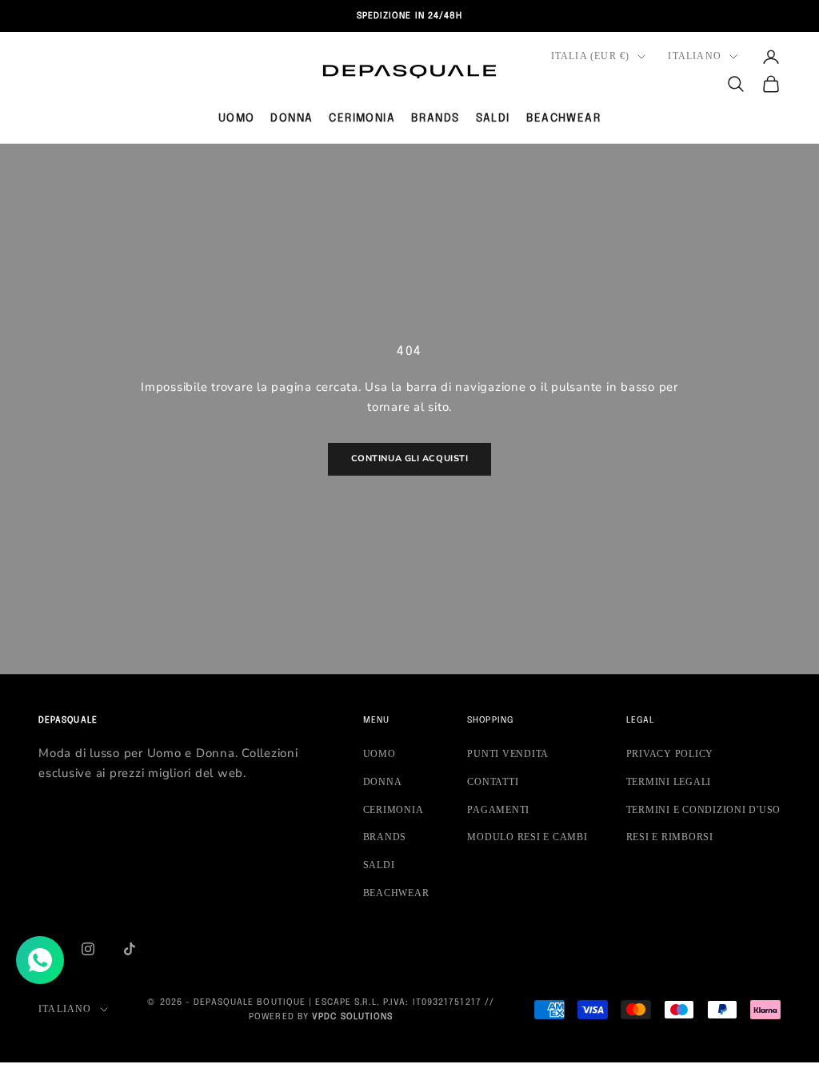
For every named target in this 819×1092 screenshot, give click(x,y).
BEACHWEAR (563, 118)
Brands (435, 118)
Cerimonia (362, 118)
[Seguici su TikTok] (130, 949)
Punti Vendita (508, 753)
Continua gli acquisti (410, 458)
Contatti (492, 781)
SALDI (493, 118)
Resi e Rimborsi (669, 837)
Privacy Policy (670, 753)
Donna (291, 118)
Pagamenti (498, 809)
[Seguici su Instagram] (88, 949)
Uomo (236, 118)
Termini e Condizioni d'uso (703, 809)
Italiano (694, 56)
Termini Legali (669, 781)
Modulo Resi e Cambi (527, 837)
